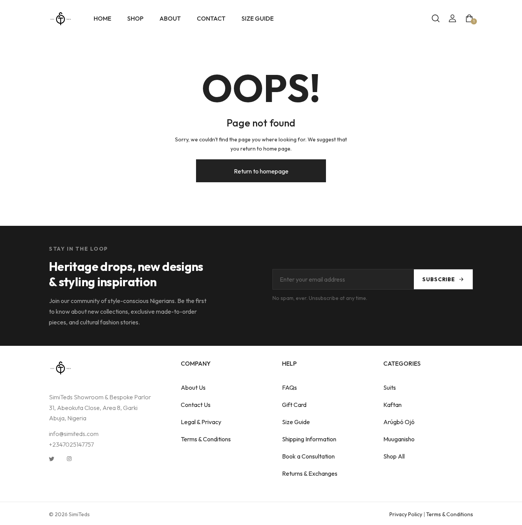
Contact (211, 18)
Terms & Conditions (206, 439)
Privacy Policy (405, 514)
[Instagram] (69, 458)
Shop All (394, 456)
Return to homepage (261, 171)
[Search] (435, 18)
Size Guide (258, 18)
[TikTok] (87, 458)
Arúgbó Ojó (399, 422)
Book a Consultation (308, 456)
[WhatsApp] (104, 458)
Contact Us (196, 404)
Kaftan (392, 404)
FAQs (289, 387)
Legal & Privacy (201, 422)
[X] (51, 458)
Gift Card (294, 404)
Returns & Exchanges (309, 473)
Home (102, 18)
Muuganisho (399, 439)
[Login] (452, 18)
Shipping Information (309, 439)
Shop (135, 18)
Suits (389, 387)
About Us (193, 387)
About (170, 18)
